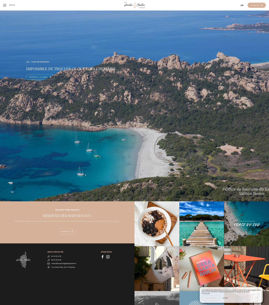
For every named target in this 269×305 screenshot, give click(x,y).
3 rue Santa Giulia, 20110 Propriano (63, 267)
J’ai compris (211, 298)
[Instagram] (108, 258)
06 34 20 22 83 (56, 256)
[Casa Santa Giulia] (134, 5)
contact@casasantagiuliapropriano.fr (63, 263)
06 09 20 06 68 (56, 260)
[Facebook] (103, 258)
